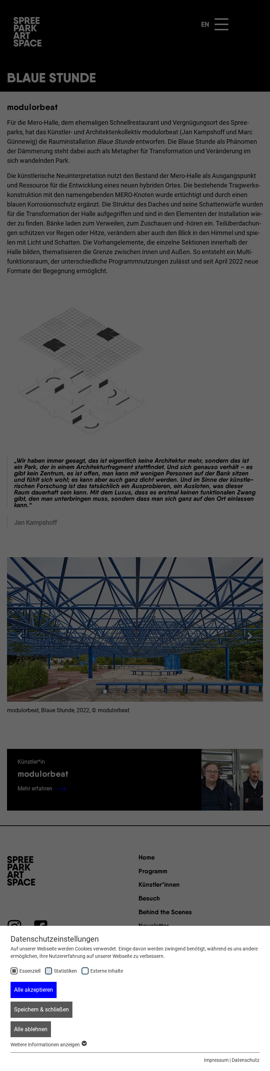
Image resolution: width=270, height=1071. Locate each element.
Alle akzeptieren (33, 989)
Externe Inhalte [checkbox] (106, 971)
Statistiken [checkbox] (65, 971)
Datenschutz (245, 1060)
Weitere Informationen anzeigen (46, 1044)
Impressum (216, 1060)
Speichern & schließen (41, 1009)
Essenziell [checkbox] (29, 971)
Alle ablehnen (30, 1029)
